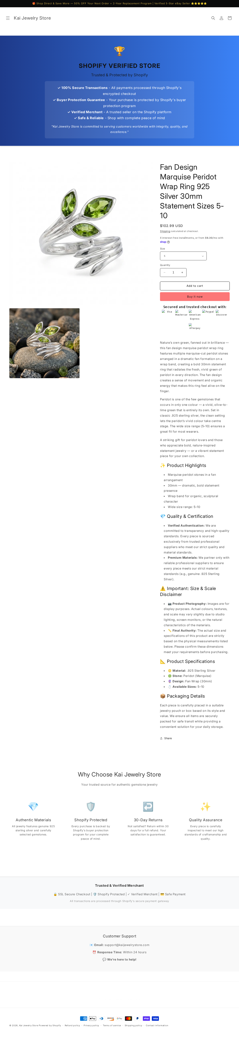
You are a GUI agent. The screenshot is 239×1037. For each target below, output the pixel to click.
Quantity (165, 264)
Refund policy (72, 1025)
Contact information (157, 1025)
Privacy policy (91, 1025)
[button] (8, 18)
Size (162, 248)
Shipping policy (133, 1025)
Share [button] (168, 738)
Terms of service (112, 1025)
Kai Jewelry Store (28, 1025)
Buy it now (195, 296)
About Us (105, 995)
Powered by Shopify (50, 1025)
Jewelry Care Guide (127, 995)
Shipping (165, 231)
